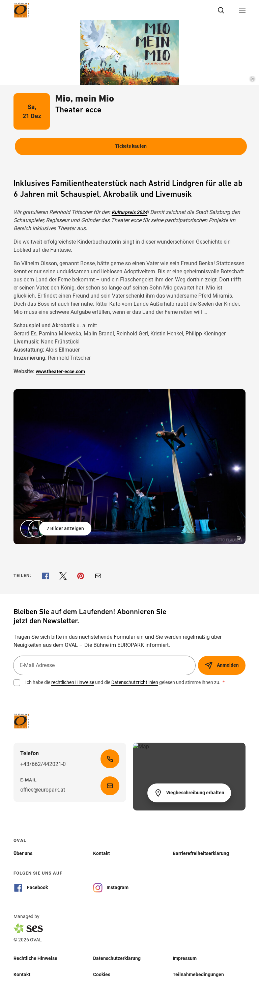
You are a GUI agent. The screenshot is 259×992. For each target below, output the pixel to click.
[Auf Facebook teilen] (45, 576)
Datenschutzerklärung (117, 958)
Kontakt (21, 974)
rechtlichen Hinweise (72, 682)
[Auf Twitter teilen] (63, 576)
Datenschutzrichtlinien (134, 682)
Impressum (185, 958)
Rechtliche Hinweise (35, 958)
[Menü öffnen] (242, 10)
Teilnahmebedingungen (198, 974)
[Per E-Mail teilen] (98, 576)
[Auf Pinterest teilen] (80, 576)
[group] (129, 466)
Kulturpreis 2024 (129, 212)
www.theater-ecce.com (60, 371)
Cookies (101, 974)
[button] (56, 529)
